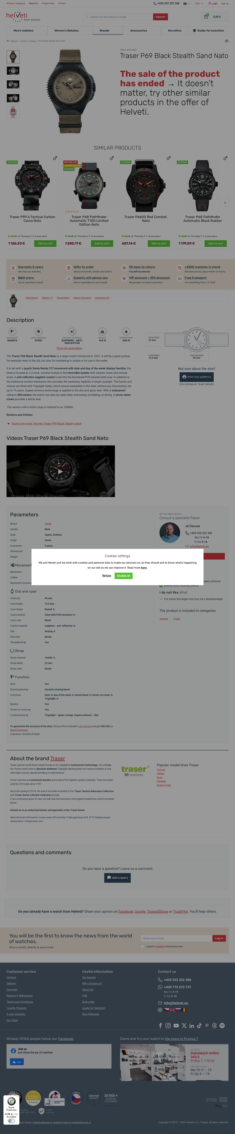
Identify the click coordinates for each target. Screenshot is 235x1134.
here (144, 567)
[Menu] (17, 1097)
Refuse (106, 575)
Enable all (123, 575)
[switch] (11, 1121)
